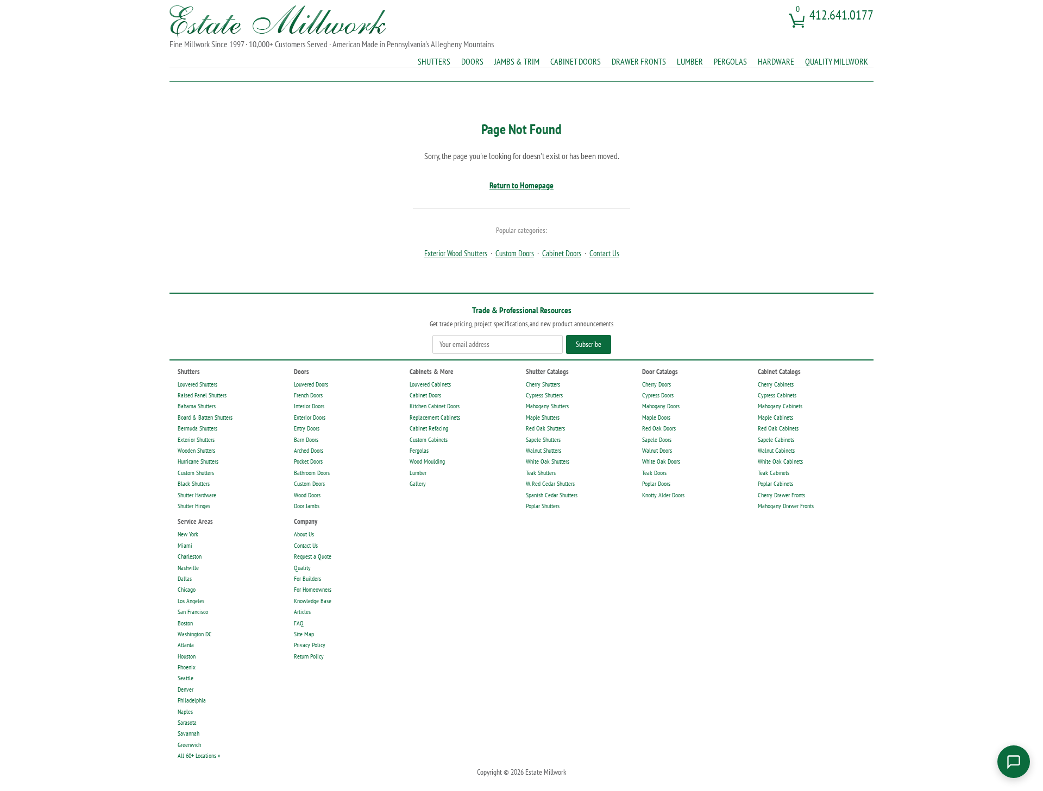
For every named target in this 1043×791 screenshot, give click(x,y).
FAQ (299, 623)
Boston (185, 623)
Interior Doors (309, 406)
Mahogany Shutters (547, 406)
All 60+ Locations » (199, 755)
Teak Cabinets (773, 473)
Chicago (187, 589)
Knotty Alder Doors (663, 495)
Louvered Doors (311, 384)
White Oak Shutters (547, 461)
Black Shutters (194, 483)
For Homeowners (312, 589)
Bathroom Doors (312, 473)
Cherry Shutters (543, 384)
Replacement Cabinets (435, 417)
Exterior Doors (309, 417)
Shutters (434, 61)
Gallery (418, 483)
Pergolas (730, 61)
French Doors (308, 395)
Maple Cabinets (775, 417)
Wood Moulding (427, 461)
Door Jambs (306, 506)
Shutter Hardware (197, 495)
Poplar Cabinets (775, 483)
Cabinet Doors (575, 61)
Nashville (188, 568)
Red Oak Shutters (545, 428)
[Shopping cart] (796, 25)
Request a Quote (312, 556)
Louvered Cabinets (430, 384)
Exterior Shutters (196, 439)
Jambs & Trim (516, 61)
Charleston (190, 556)
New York (188, 534)
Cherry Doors (656, 384)
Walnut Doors (657, 450)
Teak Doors (654, 473)
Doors (472, 61)
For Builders (307, 578)
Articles (302, 612)
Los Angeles (191, 601)
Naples (185, 711)
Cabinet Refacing (429, 428)
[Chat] (1013, 761)
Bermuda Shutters (197, 428)
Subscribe (588, 344)
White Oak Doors (661, 461)
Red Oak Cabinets (778, 428)
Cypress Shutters (544, 395)
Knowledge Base (312, 601)
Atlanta (186, 645)
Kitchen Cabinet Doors (435, 406)
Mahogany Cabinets (780, 406)
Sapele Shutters (543, 439)
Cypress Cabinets (777, 395)
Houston (187, 656)
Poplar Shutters (543, 506)
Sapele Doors (656, 439)
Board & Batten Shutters (205, 417)
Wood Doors (307, 495)
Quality (302, 568)
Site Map (304, 634)
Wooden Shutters (196, 450)
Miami (185, 545)
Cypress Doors (658, 395)
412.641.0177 (841, 15)
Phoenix (187, 667)
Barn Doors (306, 439)
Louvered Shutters (197, 384)
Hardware (776, 61)
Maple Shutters (543, 417)
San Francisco (193, 612)
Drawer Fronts (639, 61)
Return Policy (309, 656)
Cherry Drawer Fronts (781, 495)
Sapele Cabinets (776, 439)
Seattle (185, 678)
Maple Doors (656, 417)
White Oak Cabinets (780, 461)
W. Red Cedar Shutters (550, 483)
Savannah (188, 733)
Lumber (690, 61)
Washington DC (195, 634)
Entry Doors (306, 428)
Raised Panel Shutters (202, 395)
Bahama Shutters (197, 406)
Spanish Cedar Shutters (551, 495)
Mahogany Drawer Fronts (786, 506)
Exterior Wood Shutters (455, 253)
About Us (304, 534)
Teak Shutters (541, 473)
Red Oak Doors (659, 428)
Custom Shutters (196, 473)
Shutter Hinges (194, 506)
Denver (185, 689)
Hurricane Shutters (198, 461)
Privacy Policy (309, 645)
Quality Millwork (836, 61)
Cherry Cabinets (776, 384)
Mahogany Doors (661, 406)
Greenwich (189, 745)
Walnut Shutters (543, 450)
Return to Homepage (521, 185)
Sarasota (187, 722)
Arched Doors (308, 450)
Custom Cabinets (429, 439)
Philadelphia (192, 700)
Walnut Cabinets (776, 450)
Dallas (185, 578)
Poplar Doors (656, 483)
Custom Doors (514, 253)
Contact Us (604, 253)
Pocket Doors (308, 461)
